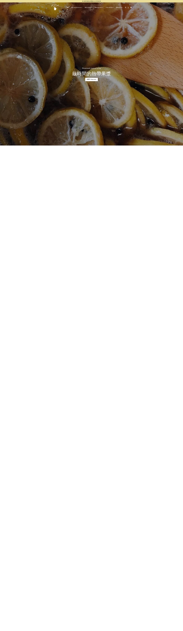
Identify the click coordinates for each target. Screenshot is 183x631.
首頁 (68, 7)
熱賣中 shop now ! (92, 79)
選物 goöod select (98, 7)
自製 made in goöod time (76, 7)
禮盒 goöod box (88, 7)
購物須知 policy (119, 7)
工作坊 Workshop (109, 7)
